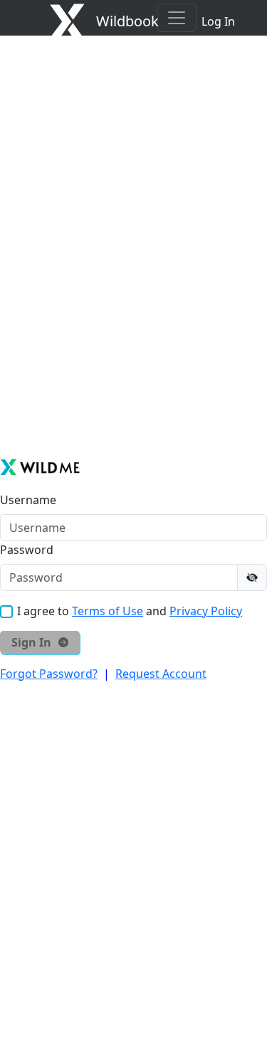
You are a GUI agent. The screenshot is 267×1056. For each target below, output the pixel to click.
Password (26, 550)
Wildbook (127, 21)
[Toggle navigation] (177, 18)
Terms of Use (107, 611)
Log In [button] (218, 21)
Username (28, 500)
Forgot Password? (49, 673)
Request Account (160, 673)
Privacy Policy (205, 611)
